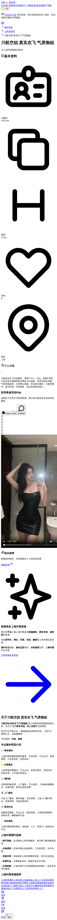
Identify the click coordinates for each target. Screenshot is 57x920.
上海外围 (18, 880)
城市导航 (8, 27)
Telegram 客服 (10, 413)
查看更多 (5, 565)
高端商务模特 (16, 883)
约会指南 (19, 5)
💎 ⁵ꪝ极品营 (29, 5)
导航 (49, 5)
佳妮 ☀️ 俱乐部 (8, 2)
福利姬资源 (44, 883)
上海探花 (45, 880)
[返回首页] (2, 24)
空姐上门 (22, 886)
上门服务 (14, 886)
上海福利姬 (27, 880)
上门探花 (26, 888)
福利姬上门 (8, 888)
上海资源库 (9, 31)
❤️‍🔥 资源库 (10, 5)
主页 (3, 5)
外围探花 (18, 888)
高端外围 (35, 883)
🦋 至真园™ (41, 5)
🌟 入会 (5, 8)
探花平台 (31, 886)
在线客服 (21, 413)
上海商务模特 (7, 880)
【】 (10, 15)
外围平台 (26, 883)
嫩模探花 (39, 886)
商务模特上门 (37, 888)
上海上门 (37, 880)
